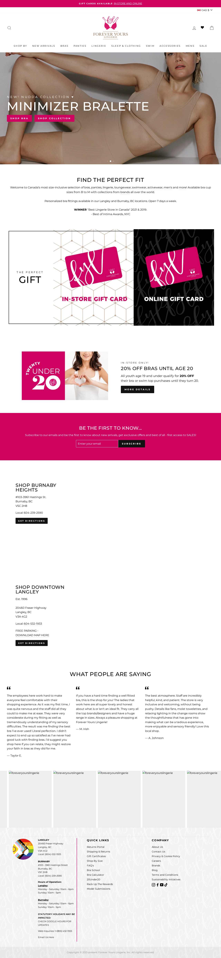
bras (87, 187)
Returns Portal (95, 846)
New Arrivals (43, 45)
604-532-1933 (33, 623)
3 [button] (113, 161)
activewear (154, 187)
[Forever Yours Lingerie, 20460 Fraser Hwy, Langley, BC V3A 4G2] (110, 615)
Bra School (93, 870)
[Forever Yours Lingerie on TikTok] (166, 884)
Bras (64, 45)
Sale (203, 45)
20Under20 (93, 879)
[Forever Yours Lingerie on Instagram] (154, 884)
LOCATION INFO (159, 118)
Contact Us (158, 851)
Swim (150, 45)
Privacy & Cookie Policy (166, 856)
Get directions (31, 521)
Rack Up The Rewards (100, 884)
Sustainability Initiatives (166, 879)
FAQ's (90, 865)
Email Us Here (46, 937)
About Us (157, 846)
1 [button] (108, 161)
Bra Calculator (95, 874)
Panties (80, 45)
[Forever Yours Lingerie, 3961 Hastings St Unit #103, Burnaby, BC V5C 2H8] (110, 503)
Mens (190, 45)
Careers (156, 860)
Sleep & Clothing (126, 45)
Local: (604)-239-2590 (50, 875)
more (182, 187)
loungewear (122, 187)
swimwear (139, 187)
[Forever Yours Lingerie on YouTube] (162, 884)
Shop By (20, 45)
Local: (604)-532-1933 (49, 854)
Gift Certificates (96, 856)
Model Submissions (98, 888)
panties (96, 187)
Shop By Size (95, 860)
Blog (155, 870)
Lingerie (99, 45)
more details (137, 389)
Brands (156, 865)
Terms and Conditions (165, 874)
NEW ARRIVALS (196, 118)
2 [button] (111, 161)
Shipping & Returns (98, 851)
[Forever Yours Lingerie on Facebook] (158, 884)
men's (168, 187)
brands (125, 192)
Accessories (170, 45)
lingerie (108, 187)
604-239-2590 (33, 512)
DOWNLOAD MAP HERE (32, 635)
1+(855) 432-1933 (63, 931)
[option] (110, 4)
